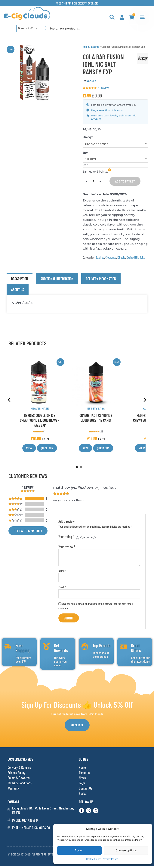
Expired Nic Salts (135, 257)
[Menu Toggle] (142, 17)
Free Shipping (22, 648)
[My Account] (121, 17)
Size (85, 152)
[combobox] (27, 28)
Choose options (126, 850)
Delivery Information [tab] (101, 278)
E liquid (121, 257)
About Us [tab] (17, 289)
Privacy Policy (110, 859)
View (29, 448)
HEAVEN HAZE (39, 408)
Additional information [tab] (57, 278)
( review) (104, 88)
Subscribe (77, 725)
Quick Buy (47, 448)
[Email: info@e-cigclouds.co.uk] (9, 827)
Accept (80, 850)
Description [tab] (19, 278)
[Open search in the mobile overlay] (90, 28)
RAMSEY (91, 81)
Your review (66, 547)
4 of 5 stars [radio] (90, 537)
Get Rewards (61, 648)
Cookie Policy (93, 859)
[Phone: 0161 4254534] (9, 819)
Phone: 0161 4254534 (25, 820)
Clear (86, 164)
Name (62, 570)
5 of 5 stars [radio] (94, 537)
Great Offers (136, 648)
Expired (95, 46)
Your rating (66, 536)
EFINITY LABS (96, 408)
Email (62, 587)
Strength (88, 137)
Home (86, 46)
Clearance (110, 257)
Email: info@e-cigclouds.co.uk (33, 827)
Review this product (28, 531)
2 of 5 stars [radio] (82, 537)
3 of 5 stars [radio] (86, 537)
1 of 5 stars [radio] (77, 537)
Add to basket (125, 181)
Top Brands (101, 645)
